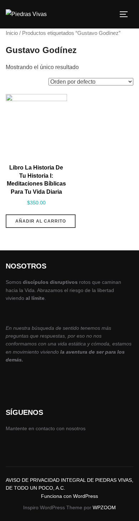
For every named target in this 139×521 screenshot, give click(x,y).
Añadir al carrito (40, 221)
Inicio (12, 33)
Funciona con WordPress (69, 496)
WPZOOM (104, 507)
